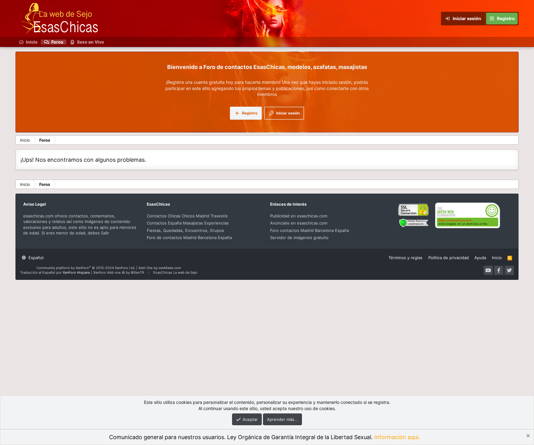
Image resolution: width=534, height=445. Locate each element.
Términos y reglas (405, 257)
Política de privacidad (448, 257)
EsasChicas (162, 272)
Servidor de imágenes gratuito (299, 237)
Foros (57, 42)
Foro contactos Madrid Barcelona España (309, 230)
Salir (104, 232)
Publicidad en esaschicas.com (298, 215)
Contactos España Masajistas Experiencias (188, 222)
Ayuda (480, 257)
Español (35, 257)
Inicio (32, 42)
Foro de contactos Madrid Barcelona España (189, 237)
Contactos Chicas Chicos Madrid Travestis (187, 215)
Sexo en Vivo (90, 42)
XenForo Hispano (76, 272)
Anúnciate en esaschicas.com (298, 222)
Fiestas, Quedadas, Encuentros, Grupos (185, 230)
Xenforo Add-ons (118, 272)
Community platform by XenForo (85, 268)
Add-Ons (145, 268)
